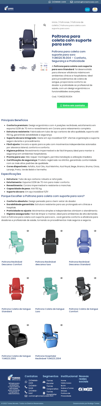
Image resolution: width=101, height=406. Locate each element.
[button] (50, 8)
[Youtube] (85, 389)
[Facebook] (80, 389)
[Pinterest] (88, 389)
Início (54, 22)
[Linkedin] (90, 389)
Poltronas (64, 22)
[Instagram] (82, 389)
